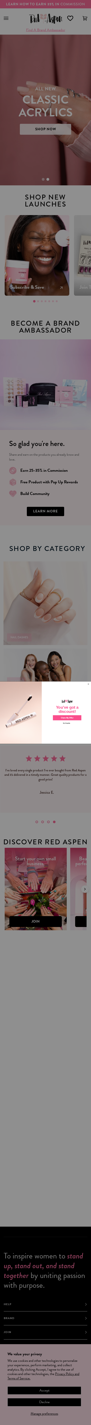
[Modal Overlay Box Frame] (45, 712)
